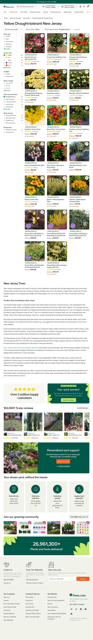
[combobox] (13, 29)
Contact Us (7, 583)
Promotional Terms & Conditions (54, 618)
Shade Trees (67, 12)
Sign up (82, 579)
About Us (7, 597)
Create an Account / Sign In (35, 583)
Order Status (30, 597)
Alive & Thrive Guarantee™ (56, 600)
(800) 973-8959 (64, 466)
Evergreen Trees (35, 12)
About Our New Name (33, 617)
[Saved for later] (42, 35)
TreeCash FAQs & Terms (33, 613)
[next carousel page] (89, 421)
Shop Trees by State (10, 607)
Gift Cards (7, 610)
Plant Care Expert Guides (11, 604)
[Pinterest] (71, 614)
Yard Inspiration (8, 620)
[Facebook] (81, 609)
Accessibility (52, 610)
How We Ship (30, 607)
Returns (50, 604)
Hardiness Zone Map (32, 610)
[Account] (80, 6)
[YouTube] (85, 609)
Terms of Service (53, 607)
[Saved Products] (84, 6)
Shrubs (45, 12)
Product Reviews (9, 613)
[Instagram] (71, 609)
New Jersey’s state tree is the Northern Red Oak (21, 348)
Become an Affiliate (10, 617)
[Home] (9, 6)
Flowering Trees (56, 12)
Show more (7, 48)
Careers (6, 600)
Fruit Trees (23, 12)
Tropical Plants (79, 12)
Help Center (29, 604)
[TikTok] (76, 609)
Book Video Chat (63, 461)
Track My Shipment (32, 579)
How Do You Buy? (68, 400)
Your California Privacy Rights (57, 613)
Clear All (77, 29)
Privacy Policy (52, 597)
